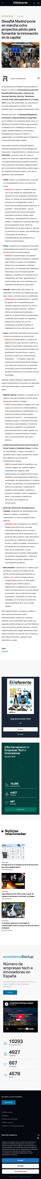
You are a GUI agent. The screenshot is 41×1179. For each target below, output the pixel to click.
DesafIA (5, 651)
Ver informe (20, 809)
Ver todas (20, 734)
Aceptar (20, 1160)
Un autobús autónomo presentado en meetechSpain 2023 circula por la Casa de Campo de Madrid (20, 925)
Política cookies (13, 1176)
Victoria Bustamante (7, 869)
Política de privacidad (25, 1176)
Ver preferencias (20, 1171)
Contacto (5, 1116)
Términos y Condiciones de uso (13, 1126)
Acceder (10, 992)
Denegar (21, 1166)
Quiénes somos (7, 1112)
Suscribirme (9, 1102)
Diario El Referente (18, 79)
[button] (38, 1138)
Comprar (20, 729)
